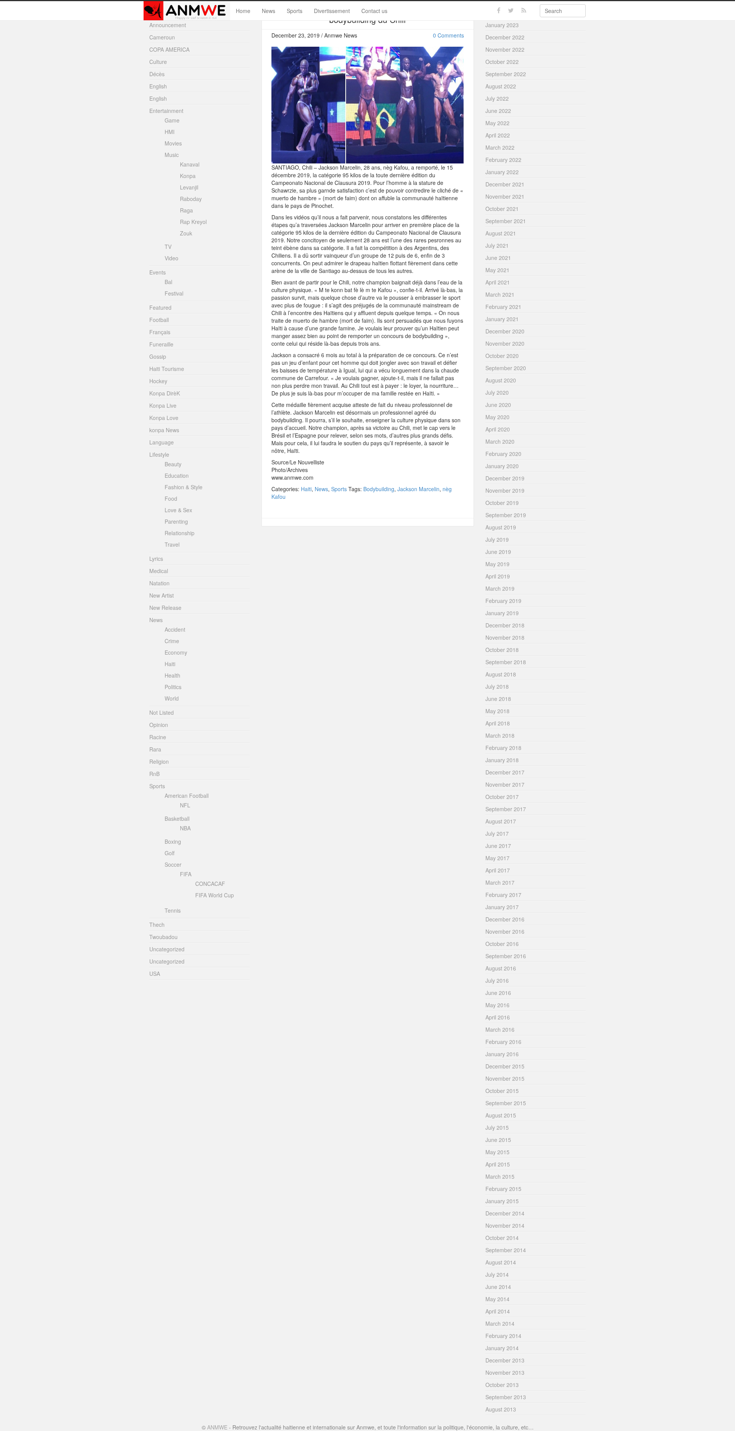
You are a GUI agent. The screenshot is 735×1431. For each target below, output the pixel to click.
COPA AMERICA (169, 49)
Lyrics (156, 558)
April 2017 (497, 870)
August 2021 (500, 233)
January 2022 (502, 172)
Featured (160, 307)
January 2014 (502, 1348)
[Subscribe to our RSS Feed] (523, 10)
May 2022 (497, 123)
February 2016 (503, 1041)
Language (161, 442)
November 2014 (504, 1225)
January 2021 (502, 319)
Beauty (173, 464)
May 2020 (497, 417)
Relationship (179, 533)
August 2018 (500, 674)
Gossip (157, 356)
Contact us (374, 11)
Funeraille (161, 344)
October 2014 (502, 1238)
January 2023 (502, 25)
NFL (185, 805)
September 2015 (505, 1103)
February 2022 (503, 159)
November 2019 (504, 490)
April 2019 (497, 576)
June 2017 (498, 845)
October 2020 (502, 355)
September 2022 (505, 74)
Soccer (173, 864)
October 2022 (502, 61)
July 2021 (497, 245)
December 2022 (504, 37)
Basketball (177, 818)
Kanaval (189, 164)
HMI (170, 132)
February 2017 (503, 894)
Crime (172, 641)
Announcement (167, 25)
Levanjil (189, 187)
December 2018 (504, 625)
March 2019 (499, 588)
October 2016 (502, 943)
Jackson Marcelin (418, 489)
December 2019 (504, 478)
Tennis (173, 910)
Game (172, 120)
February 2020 (503, 453)
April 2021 (497, 282)
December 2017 (504, 772)
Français (159, 332)
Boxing (173, 841)
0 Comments (448, 35)
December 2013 (504, 1360)
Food (171, 498)
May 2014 (497, 1299)
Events (157, 272)
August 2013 (500, 1409)
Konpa (188, 176)
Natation (159, 583)
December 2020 (504, 331)
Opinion (158, 725)
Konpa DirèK (164, 393)
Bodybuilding (378, 489)
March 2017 (499, 882)
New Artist (161, 595)
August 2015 (500, 1115)
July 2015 (497, 1127)
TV (168, 246)
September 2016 (505, 956)
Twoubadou (163, 937)
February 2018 (503, 747)
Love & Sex (178, 510)
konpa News (164, 430)
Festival (174, 293)
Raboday (191, 199)
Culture (158, 61)
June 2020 (498, 404)
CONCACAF (210, 883)
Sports (294, 11)
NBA (185, 828)
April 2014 (497, 1311)
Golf (170, 853)
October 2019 (502, 502)
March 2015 (499, 1176)
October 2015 (502, 1090)
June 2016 (498, 992)
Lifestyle (159, 454)
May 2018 (497, 711)
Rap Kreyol (193, 221)
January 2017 (502, 907)
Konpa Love (163, 417)
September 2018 (505, 662)
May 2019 (497, 564)
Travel (172, 544)
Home (243, 11)
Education (177, 475)
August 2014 (500, 1262)
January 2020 (502, 466)
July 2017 (497, 833)
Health (172, 675)
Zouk (186, 233)
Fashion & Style (184, 487)
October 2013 (502, 1385)
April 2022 (497, 135)
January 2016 (502, 1054)
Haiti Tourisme (166, 368)
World (172, 698)
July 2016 (497, 980)
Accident (175, 629)
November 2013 (504, 1372)
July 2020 (497, 392)
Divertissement (332, 11)
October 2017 (502, 796)
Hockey (158, 381)
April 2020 (497, 429)
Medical (158, 571)
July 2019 (497, 539)
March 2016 (499, 1029)
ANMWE (217, 1427)
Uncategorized (167, 949)
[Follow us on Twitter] (511, 10)
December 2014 (504, 1213)
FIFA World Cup (214, 895)
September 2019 (505, 515)
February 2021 (503, 306)
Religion (159, 761)
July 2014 (497, 1274)
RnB (154, 774)
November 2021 (504, 196)
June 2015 (498, 1139)
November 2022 (504, 49)
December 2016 (504, 919)
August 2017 (500, 821)
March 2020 (499, 441)
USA (154, 973)
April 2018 (497, 723)
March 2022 (499, 147)
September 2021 (505, 221)
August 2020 (500, 380)
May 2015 (497, 1152)
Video (171, 258)
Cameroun (162, 37)
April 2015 (497, 1164)
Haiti (306, 489)
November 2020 (504, 343)
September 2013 (505, 1397)
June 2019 (498, 551)
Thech (157, 924)
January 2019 (502, 613)
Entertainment (166, 110)
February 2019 (503, 600)
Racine (157, 737)
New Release (165, 607)
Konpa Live (162, 405)
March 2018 (499, 735)
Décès (157, 74)
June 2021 (498, 257)
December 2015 (504, 1066)
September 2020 (505, 368)
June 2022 (498, 110)
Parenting (176, 521)
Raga (186, 210)
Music (172, 154)
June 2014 (498, 1287)
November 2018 (504, 637)
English (158, 86)
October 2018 (502, 649)
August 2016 (500, 968)
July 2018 (497, 686)
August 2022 (500, 86)
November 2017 (504, 784)
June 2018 (498, 698)
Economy (176, 652)
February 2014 (503, 1336)
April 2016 (497, 1017)
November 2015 (504, 1078)
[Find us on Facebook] (498, 10)
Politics (173, 687)
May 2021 (497, 270)
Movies (173, 143)
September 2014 (505, 1250)
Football (159, 319)
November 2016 (504, 931)
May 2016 (497, 1005)
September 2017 (505, 809)
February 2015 (503, 1188)
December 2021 (504, 184)
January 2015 (502, 1201)
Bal (168, 282)
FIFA (185, 874)
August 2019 (500, 527)
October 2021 (502, 208)
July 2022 (497, 98)
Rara (155, 749)
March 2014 (499, 1323)
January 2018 (502, 760)
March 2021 (499, 294)
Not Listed (161, 712)
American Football (187, 795)
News (268, 11)
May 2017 (497, 858)
